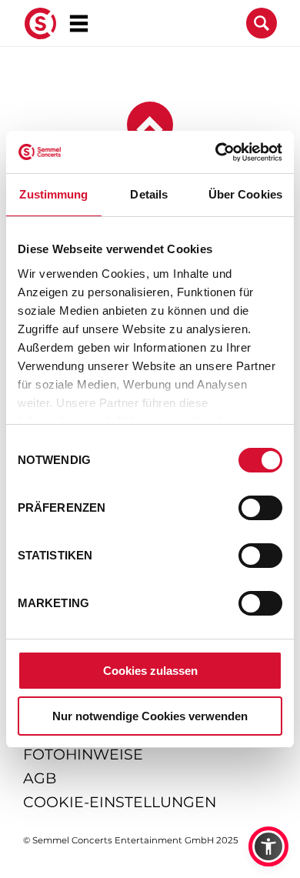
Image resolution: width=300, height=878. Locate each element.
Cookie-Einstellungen (119, 802)
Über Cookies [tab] (245, 194)
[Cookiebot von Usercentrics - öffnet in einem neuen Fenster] (215, 152)
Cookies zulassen (150, 670)
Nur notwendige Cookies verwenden (150, 716)
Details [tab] (149, 194)
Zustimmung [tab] (53, 194)
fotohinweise (83, 754)
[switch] (260, 508)
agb (39, 778)
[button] (268, 846)
